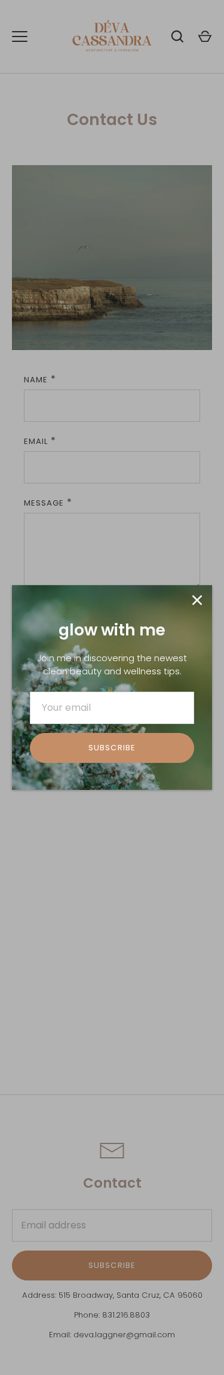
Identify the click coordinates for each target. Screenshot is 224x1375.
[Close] (197, 600)
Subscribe (111, 747)
